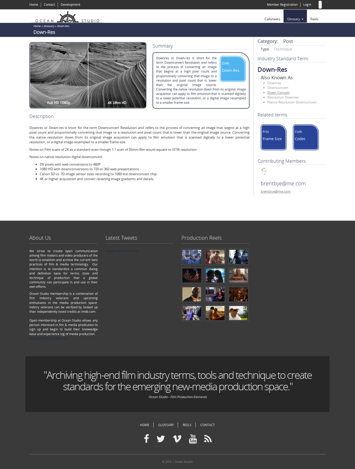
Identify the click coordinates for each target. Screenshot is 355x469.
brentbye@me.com (276, 191)
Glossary (294, 19)
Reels (314, 19)
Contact (49, 4)
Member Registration (282, 4)
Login (307, 4)
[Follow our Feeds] (208, 439)
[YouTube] (193, 439)
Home (33, 4)
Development (70, 4)
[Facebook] (146, 439)
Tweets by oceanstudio (122, 251)
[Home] (69, 16)
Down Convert (278, 92)
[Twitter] (160, 439)
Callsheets (272, 19)
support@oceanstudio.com (48, 338)
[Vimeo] (177, 439)
